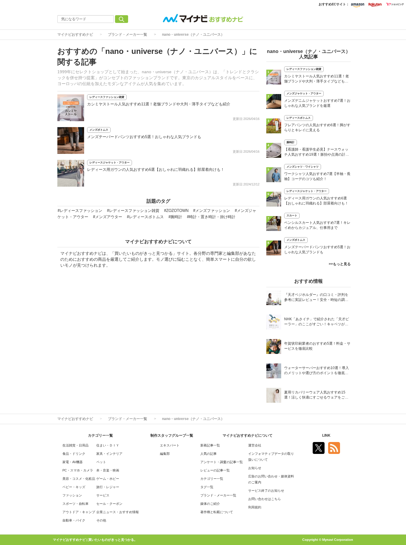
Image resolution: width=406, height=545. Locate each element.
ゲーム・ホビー (107, 478)
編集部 (165, 453)
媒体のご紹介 (210, 503)
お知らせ (254, 468)
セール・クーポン (109, 503)
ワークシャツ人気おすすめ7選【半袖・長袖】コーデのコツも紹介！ (317, 176)
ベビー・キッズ (73, 487)
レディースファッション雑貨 (106, 97)
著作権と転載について (216, 512)
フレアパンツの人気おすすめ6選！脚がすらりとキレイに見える (317, 127)
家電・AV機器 (72, 462)
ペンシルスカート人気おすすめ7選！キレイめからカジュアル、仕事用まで (317, 225)
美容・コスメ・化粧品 (78, 478)
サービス (102, 495)
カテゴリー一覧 (211, 478)
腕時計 (291, 142)
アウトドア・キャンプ (78, 512)
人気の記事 (208, 453)
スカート (292, 215)
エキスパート (170, 445)
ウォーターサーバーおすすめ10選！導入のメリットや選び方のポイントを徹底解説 (316, 371)
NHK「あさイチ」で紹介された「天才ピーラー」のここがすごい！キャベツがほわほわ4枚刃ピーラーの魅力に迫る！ (316, 322)
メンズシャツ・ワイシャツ (303, 166)
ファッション (72, 495)
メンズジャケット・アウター (304, 93)
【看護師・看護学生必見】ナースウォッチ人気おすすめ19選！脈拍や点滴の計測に (316, 152)
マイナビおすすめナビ (75, 34)
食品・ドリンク (73, 453)
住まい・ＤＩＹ (107, 445)
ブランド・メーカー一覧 (127, 34)
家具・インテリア (109, 453)
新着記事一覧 (210, 445)
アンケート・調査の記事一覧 (221, 462)
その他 (101, 520)
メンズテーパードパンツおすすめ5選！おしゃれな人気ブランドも (144, 137)
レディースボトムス (299, 117)
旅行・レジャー (107, 487)
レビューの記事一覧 (215, 470)
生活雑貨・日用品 (75, 445)
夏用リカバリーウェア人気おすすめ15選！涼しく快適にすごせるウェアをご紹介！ (316, 395)
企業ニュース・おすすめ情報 (117, 512)
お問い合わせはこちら (264, 499)
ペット (101, 462)
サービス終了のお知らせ (266, 490)
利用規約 (254, 507)
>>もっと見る (340, 264)
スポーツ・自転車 (75, 503)
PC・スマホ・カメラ (77, 470)
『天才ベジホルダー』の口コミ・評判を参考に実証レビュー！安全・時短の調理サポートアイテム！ (316, 298)
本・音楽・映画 (107, 470)
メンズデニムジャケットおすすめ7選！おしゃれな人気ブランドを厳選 (317, 103)
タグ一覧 (206, 487)
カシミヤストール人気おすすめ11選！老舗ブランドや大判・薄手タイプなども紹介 (158, 104)
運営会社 (254, 445)
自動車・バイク (73, 520)
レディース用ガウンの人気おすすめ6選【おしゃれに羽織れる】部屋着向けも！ (155, 169)
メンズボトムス (98, 129)
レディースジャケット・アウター (109, 162)
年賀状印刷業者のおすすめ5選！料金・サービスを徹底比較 (317, 346)
